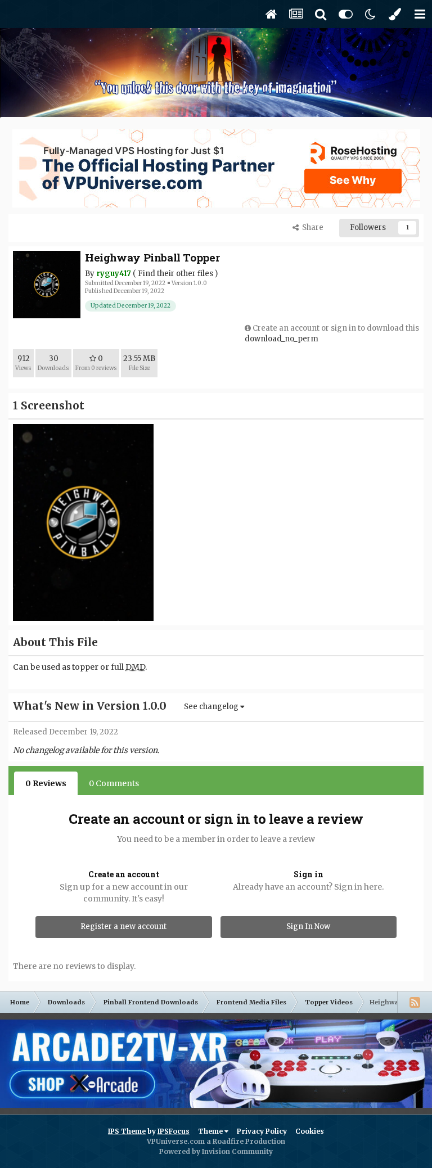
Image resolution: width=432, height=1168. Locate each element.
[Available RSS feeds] (414, 1002)
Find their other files (175, 273)
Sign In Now (308, 926)
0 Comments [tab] (114, 783)
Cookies (309, 1131)
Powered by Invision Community (216, 1151)
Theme (211, 1131)
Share (311, 227)
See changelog (212, 706)
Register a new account (123, 926)
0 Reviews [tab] (45, 783)
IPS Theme (127, 1131)
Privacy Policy (262, 1131)
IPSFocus (174, 1131)
